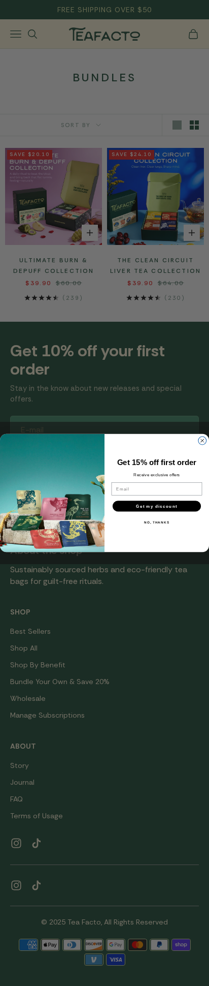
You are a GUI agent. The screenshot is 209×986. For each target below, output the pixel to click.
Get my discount (156, 506)
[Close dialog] (202, 441)
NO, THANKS (156, 522)
